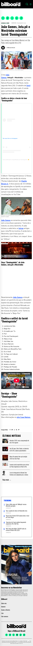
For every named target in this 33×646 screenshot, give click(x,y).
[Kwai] (24, 635)
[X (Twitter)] (13, 635)
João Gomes (5, 220)
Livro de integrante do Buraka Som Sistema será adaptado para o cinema (19, 473)
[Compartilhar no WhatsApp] (12, 18)
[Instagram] (10, 635)
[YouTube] (17, 635)
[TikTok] (20, 635)
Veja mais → (6, 479)
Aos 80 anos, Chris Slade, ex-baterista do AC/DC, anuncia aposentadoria (19, 449)
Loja (2, 613)
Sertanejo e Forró (5, 23)
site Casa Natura (24, 417)
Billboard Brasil (11, 47)
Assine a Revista (5, 610)
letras (21, 228)
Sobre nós (3, 603)
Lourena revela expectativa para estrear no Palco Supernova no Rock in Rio (19, 465)
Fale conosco (4, 616)
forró (28, 85)
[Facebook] (6, 635)
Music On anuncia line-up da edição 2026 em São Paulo (18, 457)
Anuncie (3, 607)
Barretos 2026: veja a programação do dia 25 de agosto (19, 441)
